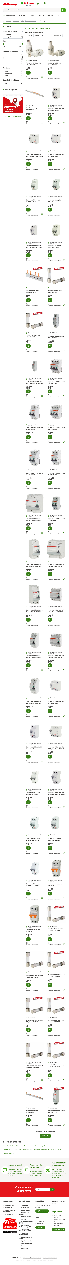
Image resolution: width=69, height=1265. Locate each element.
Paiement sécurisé (26, 1216)
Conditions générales (50, 1258)
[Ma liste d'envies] (38, 4)
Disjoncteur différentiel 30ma (11, 1146)
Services (23, 1219)
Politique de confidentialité (23, 1233)
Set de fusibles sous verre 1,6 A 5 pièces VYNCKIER (56, 1066)
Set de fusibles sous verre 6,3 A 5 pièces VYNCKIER (56, 929)
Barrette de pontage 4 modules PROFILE (32, 291)
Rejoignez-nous (41, 1211)
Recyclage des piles (26, 1243)
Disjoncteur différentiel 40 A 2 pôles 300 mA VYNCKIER (34, 611)
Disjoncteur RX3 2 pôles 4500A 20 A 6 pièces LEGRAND (54, 201)
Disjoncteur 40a (7, 1150)
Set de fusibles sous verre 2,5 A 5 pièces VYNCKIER (56, 1021)
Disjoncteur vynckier (41, 1146)
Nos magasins (25, 1208)
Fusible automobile (27, 1146)
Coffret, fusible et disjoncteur (28, 21)
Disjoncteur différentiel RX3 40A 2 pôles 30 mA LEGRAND (34, 246)
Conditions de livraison (24, 1213)
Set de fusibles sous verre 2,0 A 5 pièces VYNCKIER (34, 1021)
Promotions (24, 1205)
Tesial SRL (50, 1260)
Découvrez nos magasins (13, 116)
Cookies (23, 1246)
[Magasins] (26, 1170)
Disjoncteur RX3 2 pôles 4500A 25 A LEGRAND (33, 793)
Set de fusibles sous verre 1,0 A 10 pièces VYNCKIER (34, 1066)
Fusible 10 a (17, 1150)
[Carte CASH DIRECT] (48, 1170)
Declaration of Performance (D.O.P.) (25, 1226)
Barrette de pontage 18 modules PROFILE (32, 109)
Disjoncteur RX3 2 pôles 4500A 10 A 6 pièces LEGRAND (54, 247)
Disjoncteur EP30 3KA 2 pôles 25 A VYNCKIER (56, 474)
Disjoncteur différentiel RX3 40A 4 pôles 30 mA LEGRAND (34, 155)
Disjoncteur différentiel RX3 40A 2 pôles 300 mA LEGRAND (56, 110)
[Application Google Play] (6, 1232)
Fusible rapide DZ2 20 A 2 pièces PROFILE (33, 64)
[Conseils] (5, 1170)
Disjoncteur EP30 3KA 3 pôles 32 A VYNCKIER (56, 382)
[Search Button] (63, 10)
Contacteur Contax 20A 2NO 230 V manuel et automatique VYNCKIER (34, 383)
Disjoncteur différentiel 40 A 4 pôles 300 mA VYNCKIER (34, 519)
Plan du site (24, 1248)
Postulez (39, 1227)
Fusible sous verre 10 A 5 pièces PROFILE (55, 291)
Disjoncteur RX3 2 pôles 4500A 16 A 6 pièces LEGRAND (33, 201)
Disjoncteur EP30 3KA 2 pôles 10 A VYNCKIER (34, 474)
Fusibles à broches (56, 1150)
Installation (16, 21)
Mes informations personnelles (9, 1210)
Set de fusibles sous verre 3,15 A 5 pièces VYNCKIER (56, 975)
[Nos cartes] (10, 1222)
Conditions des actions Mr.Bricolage (25, 1230)
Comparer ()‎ (57, 35)
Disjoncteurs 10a (28, 1150)
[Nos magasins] (13, 103)
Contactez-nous (25, 1210)
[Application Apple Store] (13, 1232)
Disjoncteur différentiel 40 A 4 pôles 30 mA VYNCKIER (56, 565)
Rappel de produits (26, 1241)
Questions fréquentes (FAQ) (26, 1222)
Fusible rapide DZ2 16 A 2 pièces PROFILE (55, 64)
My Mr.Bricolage (9, 1214)
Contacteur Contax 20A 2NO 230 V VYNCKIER (56, 337)
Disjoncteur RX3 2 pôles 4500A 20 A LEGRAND (54, 839)
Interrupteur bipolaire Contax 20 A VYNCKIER (56, 1111)
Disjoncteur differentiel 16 (42, 1150)
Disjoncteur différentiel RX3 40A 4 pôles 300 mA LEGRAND (56, 156)
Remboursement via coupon (25, 1237)
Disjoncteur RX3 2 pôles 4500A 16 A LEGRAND (33, 839)
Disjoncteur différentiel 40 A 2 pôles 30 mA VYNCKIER (34, 565)
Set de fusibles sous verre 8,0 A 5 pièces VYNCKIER (34, 976)
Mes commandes (9, 1205)
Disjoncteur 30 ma (8, 1153)
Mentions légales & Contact (32, 1258)
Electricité (8, 21)
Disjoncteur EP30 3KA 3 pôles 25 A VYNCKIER (56, 428)
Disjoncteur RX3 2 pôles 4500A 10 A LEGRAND (33, 885)
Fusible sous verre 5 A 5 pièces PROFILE (33, 336)
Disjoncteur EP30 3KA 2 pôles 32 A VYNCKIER (34, 428)
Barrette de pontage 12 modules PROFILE (32, 1111)
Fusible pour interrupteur (56, 1146)
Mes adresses (8, 1208)
